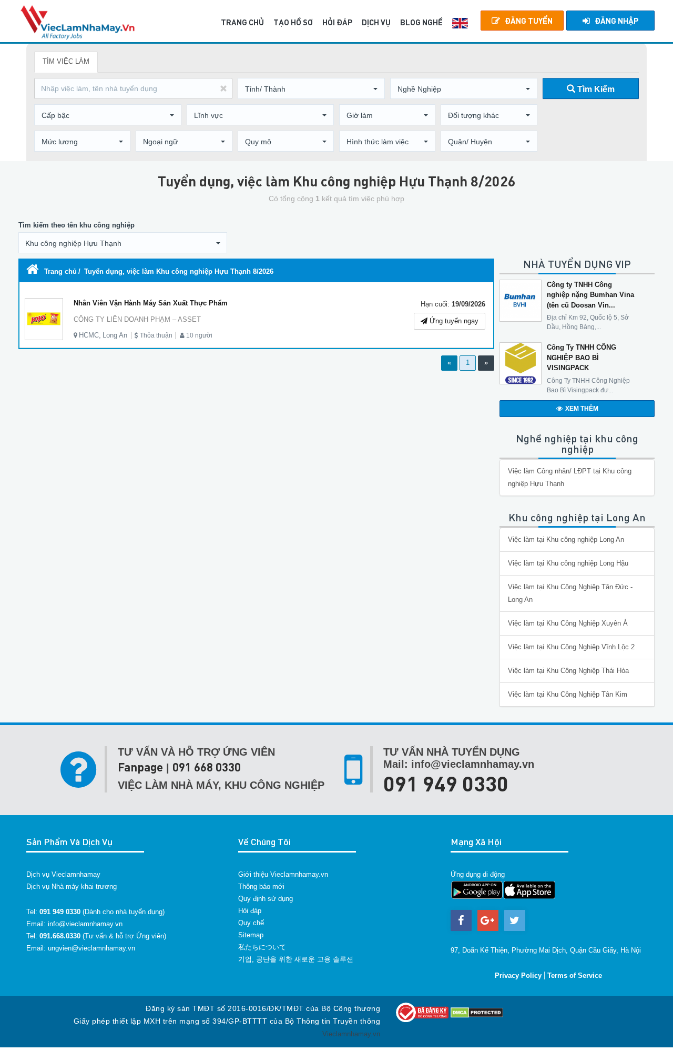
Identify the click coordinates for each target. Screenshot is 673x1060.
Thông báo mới (261, 886)
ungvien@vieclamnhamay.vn (91, 948)
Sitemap (250, 935)
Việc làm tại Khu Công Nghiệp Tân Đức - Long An (570, 593)
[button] (311, 89)
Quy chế (251, 923)
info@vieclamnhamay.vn (85, 924)
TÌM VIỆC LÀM (66, 61)
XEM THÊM (581, 408)
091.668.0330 (59, 936)
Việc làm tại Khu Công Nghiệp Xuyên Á (568, 623)
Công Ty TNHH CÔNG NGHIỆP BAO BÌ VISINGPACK (581, 357)
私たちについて (262, 947)
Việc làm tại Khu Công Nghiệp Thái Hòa (568, 671)
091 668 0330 (206, 767)
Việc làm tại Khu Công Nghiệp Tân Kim (567, 694)
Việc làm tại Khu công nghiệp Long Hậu (568, 563)
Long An (115, 335)
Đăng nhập (616, 20)
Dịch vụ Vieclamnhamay (63, 874)
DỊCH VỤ (376, 22)
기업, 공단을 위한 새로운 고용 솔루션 (295, 959)
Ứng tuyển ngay (452, 321)
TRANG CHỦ (242, 22)
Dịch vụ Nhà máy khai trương (71, 886)
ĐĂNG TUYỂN (529, 20)
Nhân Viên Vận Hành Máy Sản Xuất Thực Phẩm (151, 303)
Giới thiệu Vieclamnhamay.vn (283, 874)
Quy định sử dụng (265, 899)
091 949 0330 (445, 783)
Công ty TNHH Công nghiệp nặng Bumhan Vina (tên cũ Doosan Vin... (590, 295)
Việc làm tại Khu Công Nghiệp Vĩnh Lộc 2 (571, 647)
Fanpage (140, 767)
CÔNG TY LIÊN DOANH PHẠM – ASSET (137, 319)
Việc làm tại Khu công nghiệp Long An (566, 539)
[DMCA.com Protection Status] (477, 1012)
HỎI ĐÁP (337, 22)
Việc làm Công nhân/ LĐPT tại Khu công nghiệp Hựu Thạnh (569, 477)
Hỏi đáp (249, 911)
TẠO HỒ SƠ (293, 22)
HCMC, (90, 335)
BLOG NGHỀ (421, 22)
